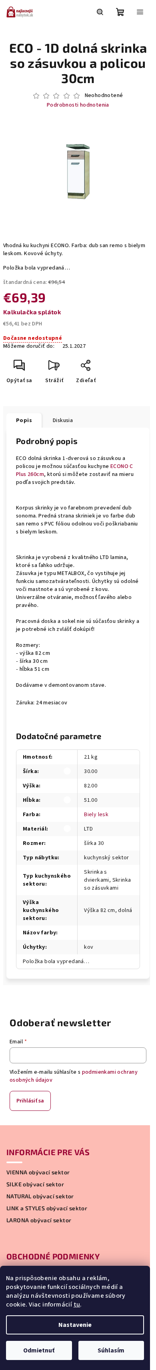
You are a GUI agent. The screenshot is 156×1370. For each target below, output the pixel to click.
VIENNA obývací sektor (38, 1172)
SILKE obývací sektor (35, 1184)
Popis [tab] (24, 420)
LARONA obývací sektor (38, 1220)
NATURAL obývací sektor (40, 1196)
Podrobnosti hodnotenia (78, 105)
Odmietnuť (38, 1350)
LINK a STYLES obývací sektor (46, 1208)
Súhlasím (111, 1350)
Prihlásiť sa (30, 1101)
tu (77, 1304)
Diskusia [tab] (63, 420)
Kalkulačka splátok (32, 311)
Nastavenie (75, 1324)
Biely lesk (96, 815)
